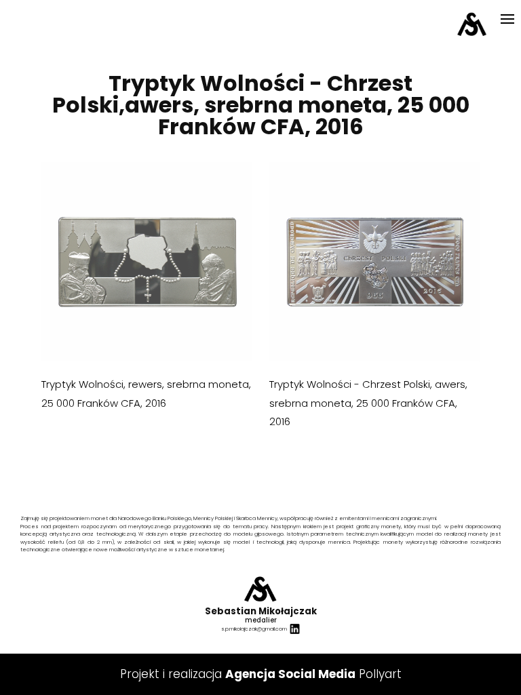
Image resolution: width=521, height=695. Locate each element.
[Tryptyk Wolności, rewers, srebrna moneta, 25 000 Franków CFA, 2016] (146, 261)
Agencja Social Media (290, 674)
